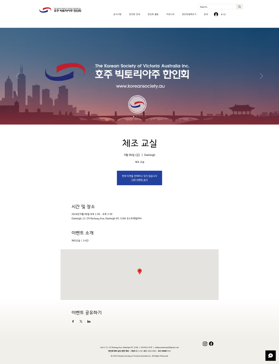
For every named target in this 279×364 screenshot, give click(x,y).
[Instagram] (205, 344)
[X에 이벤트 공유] (81, 321)
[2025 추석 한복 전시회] (142, 116)
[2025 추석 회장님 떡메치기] (136, 116)
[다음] (261, 76)
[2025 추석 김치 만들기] (145, 116)
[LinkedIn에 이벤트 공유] (88, 321)
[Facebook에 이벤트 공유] (73, 321)
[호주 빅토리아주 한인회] (133, 116)
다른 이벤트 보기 (139, 180)
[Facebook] (211, 344)
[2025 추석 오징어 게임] (139, 116)
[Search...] (239, 6)
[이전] (17, 76)
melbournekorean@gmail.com (167, 347)
